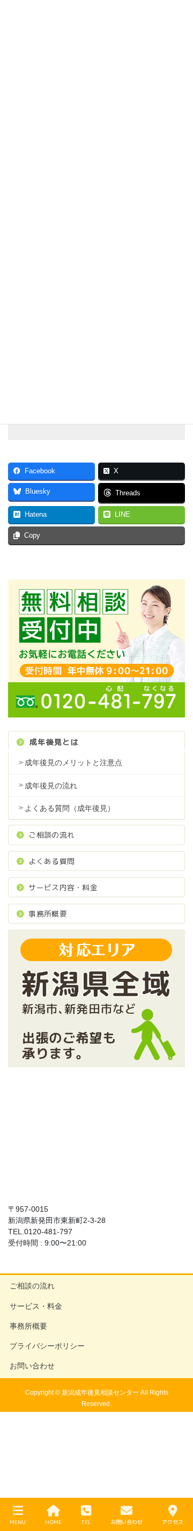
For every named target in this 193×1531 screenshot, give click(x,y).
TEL (86, 1522)
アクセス (172, 1522)
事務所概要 (47, 914)
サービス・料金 (36, 1306)
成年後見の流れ (51, 785)
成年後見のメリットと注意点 (73, 762)
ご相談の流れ (51, 835)
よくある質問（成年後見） (70, 808)
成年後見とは (54, 742)
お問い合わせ (32, 1365)
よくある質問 (51, 861)
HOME (53, 1522)
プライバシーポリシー (47, 1346)
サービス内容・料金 (62, 887)
